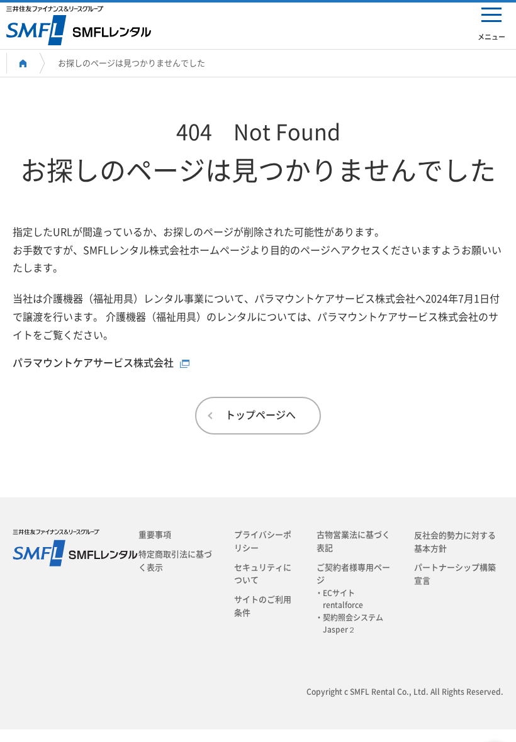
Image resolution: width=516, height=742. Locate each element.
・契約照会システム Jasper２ (353, 623)
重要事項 (154, 535)
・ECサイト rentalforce (343, 599)
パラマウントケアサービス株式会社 (93, 363)
